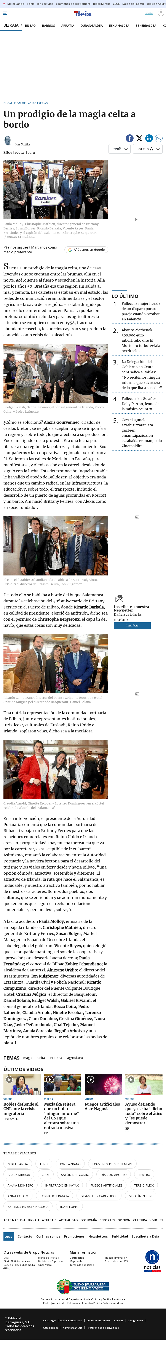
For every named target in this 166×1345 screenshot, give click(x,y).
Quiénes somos (48, 1236)
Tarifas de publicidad (82, 1264)
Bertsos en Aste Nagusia (28, 1207)
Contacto (25, 1236)
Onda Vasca (45, 1264)
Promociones (74, 1236)
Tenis (44, 1164)
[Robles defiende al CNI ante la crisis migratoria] (22, 1084)
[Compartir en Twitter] (139, 139)
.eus (8, 1236)
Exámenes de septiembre (112, 1164)
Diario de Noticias (48, 1257)
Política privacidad (71, 1320)
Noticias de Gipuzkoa (50, 1261)
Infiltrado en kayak (62, 1185)
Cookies (118, 1320)
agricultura (75, 1057)
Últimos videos (23, 1069)
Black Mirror (19, 1175)
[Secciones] (5, 13)
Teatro (144, 1175)
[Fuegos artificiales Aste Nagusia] (103, 1084)
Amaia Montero (21, 1185)
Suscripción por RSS (116, 1261)
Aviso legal (49, 1320)
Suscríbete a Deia (145, 1236)
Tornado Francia (54, 1196)
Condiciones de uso (98, 1320)
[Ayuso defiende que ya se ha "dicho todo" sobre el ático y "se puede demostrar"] (144, 1084)
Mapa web (76, 1261)
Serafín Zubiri (140, 1196)
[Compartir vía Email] (159, 139)
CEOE (45, 1175)
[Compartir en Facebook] (130, 139)
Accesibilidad (51, 1327)
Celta (41, 1057)
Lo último (125, 296)
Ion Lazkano (70, 1164)
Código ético (135, 1320)
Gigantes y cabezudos (99, 1196)
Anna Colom (18, 1196)
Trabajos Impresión (116, 1257)
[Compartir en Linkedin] (149, 139)
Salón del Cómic (75, 1175)
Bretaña (56, 1057)
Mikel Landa (18, 1164)
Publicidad (120, 1236)
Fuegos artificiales (106, 1185)
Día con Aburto (114, 1175)
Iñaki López (69, 1207)
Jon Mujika (22, 144)
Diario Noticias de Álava (16, 1261)
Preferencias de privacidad (103, 1327)
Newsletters (98, 1236)
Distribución (77, 1257)
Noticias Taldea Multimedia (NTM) (19, 1266)
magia (27, 1057)
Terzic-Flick (144, 1185)
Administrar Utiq (72, 1327)
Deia (6, 1257)
